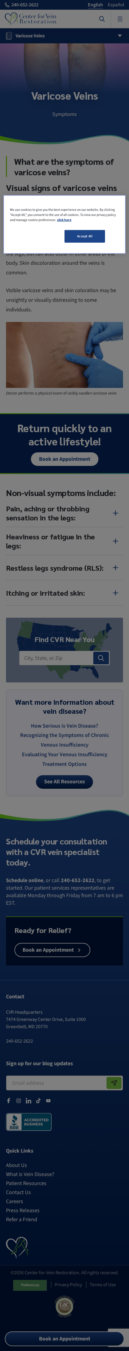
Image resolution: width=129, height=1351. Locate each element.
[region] (64, 224)
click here (64, 220)
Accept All (85, 236)
